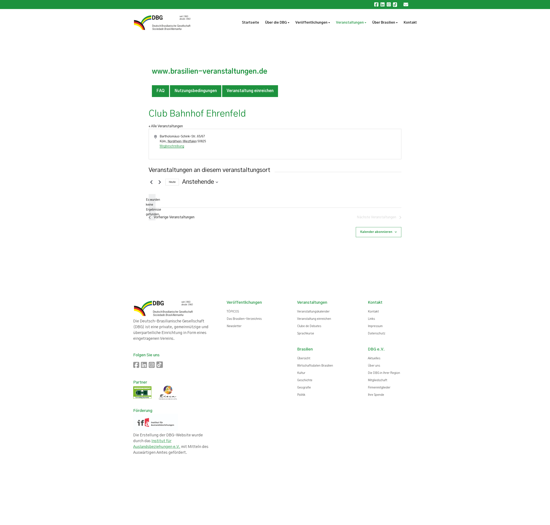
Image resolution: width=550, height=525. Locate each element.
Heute (172, 182)
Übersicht (303, 358)
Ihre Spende (376, 394)
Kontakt (410, 22)
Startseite (250, 22)
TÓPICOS (233, 311)
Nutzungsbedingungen (195, 91)
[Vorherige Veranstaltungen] (151, 182)
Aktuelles (374, 358)
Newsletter (234, 326)
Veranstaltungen (350, 22)
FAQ (160, 91)
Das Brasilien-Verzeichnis (244, 318)
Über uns (374, 365)
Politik (301, 394)
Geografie (304, 387)
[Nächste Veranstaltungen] (159, 182)
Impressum (375, 326)
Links (371, 318)
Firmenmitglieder (379, 387)
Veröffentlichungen (311, 22)
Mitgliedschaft (377, 380)
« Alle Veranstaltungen (166, 126)
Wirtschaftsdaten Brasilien (315, 365)
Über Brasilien (383, 22)
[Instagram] (389, 4)
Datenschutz (376, 333)
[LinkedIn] (382, 4)
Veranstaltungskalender (313, 311)
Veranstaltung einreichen (250, 91)
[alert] (152, 207)
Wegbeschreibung (172, 146)
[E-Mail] (406, 4)
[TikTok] (395, 4)
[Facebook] (376, 4)
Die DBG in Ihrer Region (384, 373)
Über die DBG (276, 22)
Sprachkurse (305, 333)
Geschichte (304, 380)
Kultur (301, 373)
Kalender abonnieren (376, 232)
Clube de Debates (309, 326)
